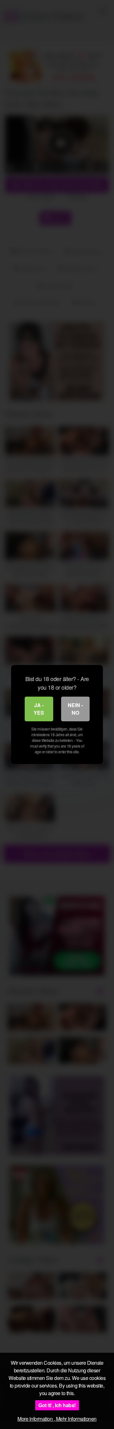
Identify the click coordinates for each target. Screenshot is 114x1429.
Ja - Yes (39, 708)
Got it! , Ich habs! (57, 1405)
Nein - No (75, 708)
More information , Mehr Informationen (57, 1418)
